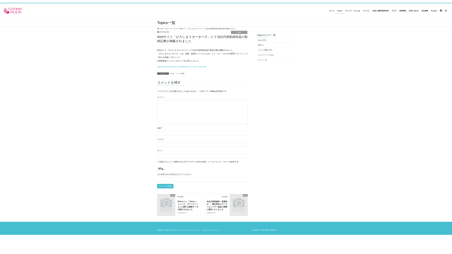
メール (160, 139)
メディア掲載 (180, 73)
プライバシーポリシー (211, 230)
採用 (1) (261, 45)
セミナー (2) (262, 60)
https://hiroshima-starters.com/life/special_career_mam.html (181, 67)
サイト (160, 151)
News (239, 32)
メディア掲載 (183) (265, 50)
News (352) (262, 40)
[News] (166, 199)
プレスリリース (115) (266, 55)
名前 (159, 128)
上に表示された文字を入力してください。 (175, 174)
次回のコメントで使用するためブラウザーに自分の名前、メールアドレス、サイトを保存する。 (199, 162)
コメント (161, 97)
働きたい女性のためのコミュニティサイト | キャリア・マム (179, 230)
